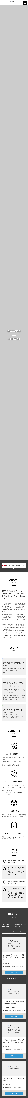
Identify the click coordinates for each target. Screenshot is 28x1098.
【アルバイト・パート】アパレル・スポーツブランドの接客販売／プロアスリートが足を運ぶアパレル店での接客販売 (13, 1040)
